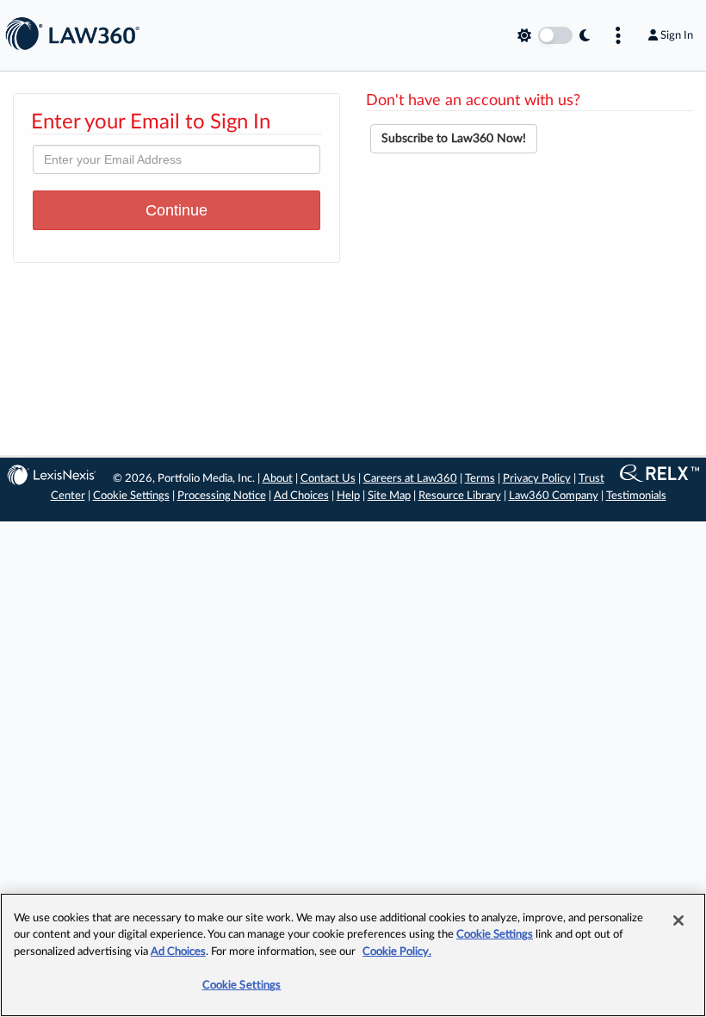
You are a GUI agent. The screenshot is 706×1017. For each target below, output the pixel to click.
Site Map (389, 496)
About (278, 478)
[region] (353, 955)
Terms (480, 478)
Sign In (676, 35)
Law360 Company (553, 496)
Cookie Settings (131, 496)
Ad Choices (301, 496)
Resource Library (459, 496)
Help (348, 496)
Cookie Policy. (396, 952)
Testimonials (636, 496)
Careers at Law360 (410, 478)
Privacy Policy (537, 478)
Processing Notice (221, 496)
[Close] (678, 920)
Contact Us (328, 478)
